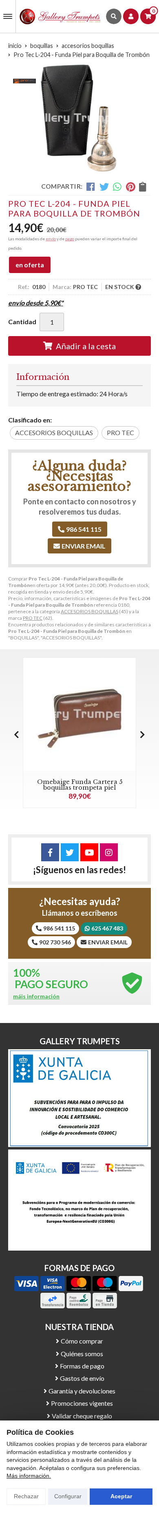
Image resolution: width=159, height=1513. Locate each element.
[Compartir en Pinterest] (130, 186)
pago (69, 238)
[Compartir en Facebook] (91, 186)
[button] (142, 734)
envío (51, 238)
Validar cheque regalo (82, 1416)
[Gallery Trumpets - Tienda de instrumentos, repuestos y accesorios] (60, 16)
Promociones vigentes (82, 1403)
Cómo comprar (82, 1341)
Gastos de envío (82, 1378)
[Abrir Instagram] (109, 852)
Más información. (29, 1475)
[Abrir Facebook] (50, 852)
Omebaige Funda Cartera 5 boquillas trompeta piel (79, 784)
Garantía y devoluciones (82, 1391)
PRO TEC (32, 618)
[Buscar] (113, 16)
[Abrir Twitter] (70, 852)
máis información (36, 996)
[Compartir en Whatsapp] (117, 186)
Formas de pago (82, 1366)
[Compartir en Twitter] (104, 186)
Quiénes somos (82, 1353)
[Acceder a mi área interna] (131, 16)
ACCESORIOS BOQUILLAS (89, 611)
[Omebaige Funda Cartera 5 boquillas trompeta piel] (79, 714)
